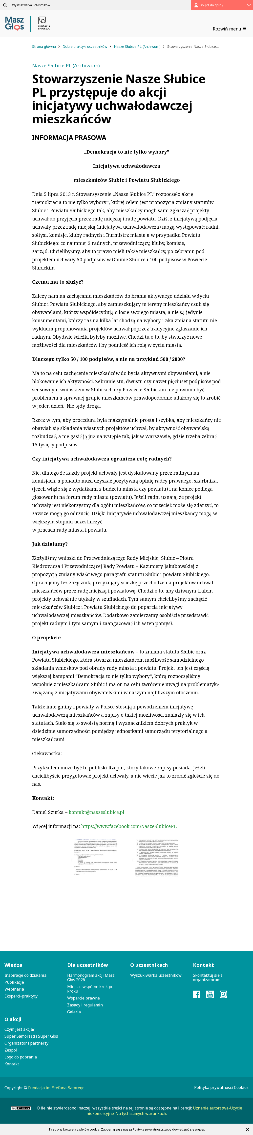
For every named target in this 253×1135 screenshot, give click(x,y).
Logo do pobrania (20, 1057)
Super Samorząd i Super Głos (31, 1036)
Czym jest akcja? (19, 1029)
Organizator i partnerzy (26, 1043)
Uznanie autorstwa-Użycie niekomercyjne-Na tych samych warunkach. (164, 1110)
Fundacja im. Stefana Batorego (56, 1087)
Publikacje (14, 982)
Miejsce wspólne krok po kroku (90, 989)
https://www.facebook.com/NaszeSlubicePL (129, 826)
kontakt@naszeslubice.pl (96, 812)
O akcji (12, 1019)
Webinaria (14, 989)
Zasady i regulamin (85, 1005)
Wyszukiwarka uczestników (156, 975)
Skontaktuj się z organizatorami (208, 977)
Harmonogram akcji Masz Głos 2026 (91, 977)
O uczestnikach (149, 965)
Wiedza (13, 965)
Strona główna (44, 46)
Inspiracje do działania (25, 975)
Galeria (74, 1012)
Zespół (10, 1050)
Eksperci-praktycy (21, 996)
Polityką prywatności (148, 1129)
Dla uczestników (87, 965)
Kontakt (11, 1064)
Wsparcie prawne (83, 998)
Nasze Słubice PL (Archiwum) (138, 46)
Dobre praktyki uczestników (85, 46)
